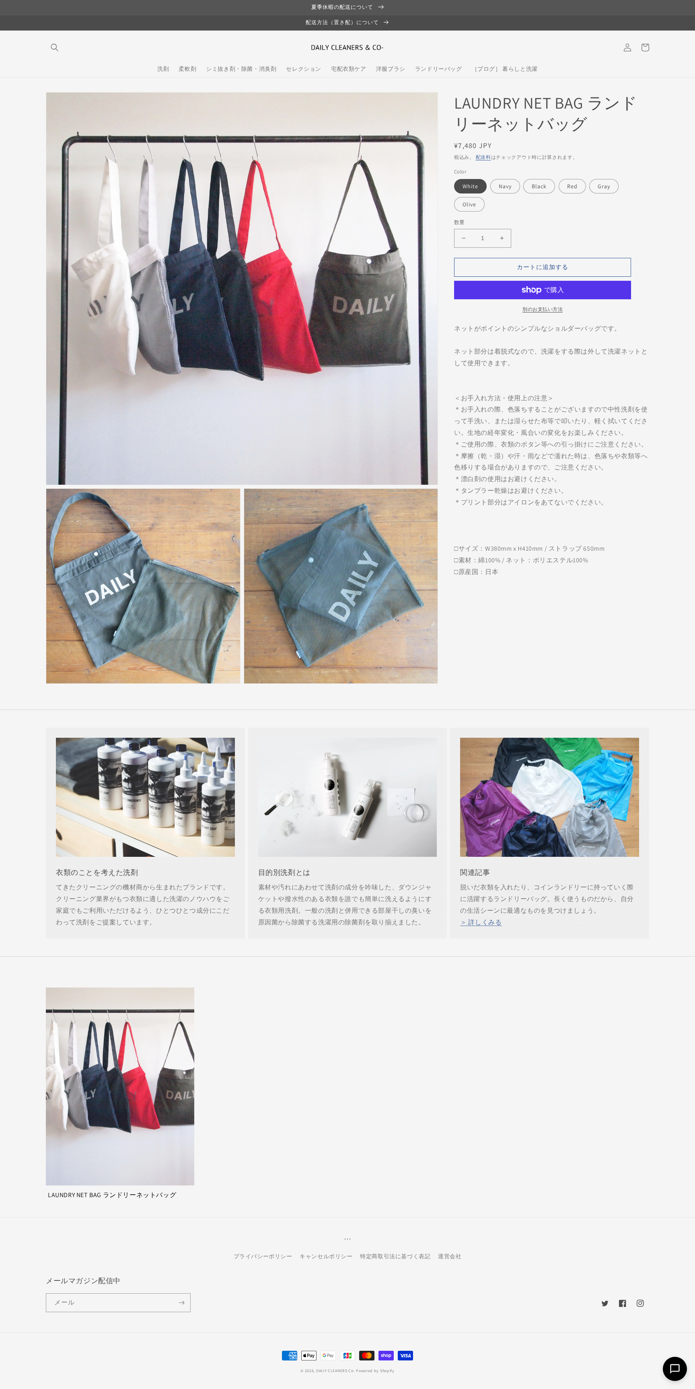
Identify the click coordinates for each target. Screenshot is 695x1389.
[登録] (181, 1302)
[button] (55, 47)
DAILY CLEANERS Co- (335, 1370)
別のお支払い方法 (542, 309)
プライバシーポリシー (263, 1256)
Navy (505, 186)
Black (539, 186)
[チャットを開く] (675, 1369)
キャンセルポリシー (326, 1256)
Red (572, 186)
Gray (604, 186)
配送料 (483, 157)
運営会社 (449, 1256)
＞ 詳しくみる (481, 922)
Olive (469, 204)
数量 (459, 222)
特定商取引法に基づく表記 (395, 1256)
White (470, 186)
